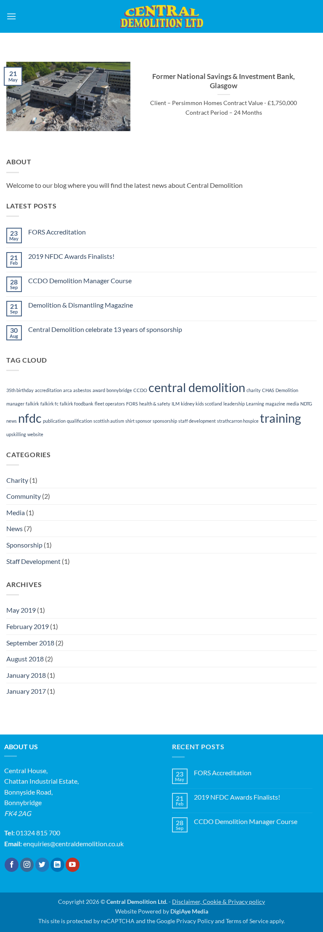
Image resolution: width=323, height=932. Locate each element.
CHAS (268, 390)
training (280, 418)
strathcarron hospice (238, 421)
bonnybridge (119, 390)
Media (15, 512)
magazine (275, 403)
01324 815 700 (38, 833)
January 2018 (26, 675)
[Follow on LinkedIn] (57, 865)
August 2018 (25, 659)
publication (54, 421)
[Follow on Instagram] (27, 865)
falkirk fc (49, 403)
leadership (234, 403)
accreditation (48, 390)
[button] (11, 16)
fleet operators (110, 403)
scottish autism (108, 421)
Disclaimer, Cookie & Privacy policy (218, 901)
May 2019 (21, 610)
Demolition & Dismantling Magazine (80, 305)
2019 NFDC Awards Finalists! (71, 256)
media (292, 403)
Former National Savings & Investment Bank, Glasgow (223, 81)
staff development (197, 421)
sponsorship (165, 421)
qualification (79, 421)
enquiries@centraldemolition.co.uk (73, 844)
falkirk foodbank (76, 403)
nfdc (30, 418)
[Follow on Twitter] (42, 865)
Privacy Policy (195, 920)
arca (67, 390)
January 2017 (26, 691)
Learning (255, 403)
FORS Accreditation (57, 232)
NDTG (306, 403)
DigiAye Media (189, 911)
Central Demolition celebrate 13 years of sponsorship (105, 329)
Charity (17, 480)
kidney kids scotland (201, 403)
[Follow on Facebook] (12, 865)
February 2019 (27, 626)
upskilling (16, 434)
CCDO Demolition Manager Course (80, 280)
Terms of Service (247, 920)
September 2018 (30, 643)
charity (253, 390)
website (35, 434)
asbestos (82, 390)
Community (23, 496)
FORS (132, 403)
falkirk (32, 403)
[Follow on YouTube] (72, 865)
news (11, 421)
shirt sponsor (138, 421)
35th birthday (20, 390)
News (14, 528)
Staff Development (33, 561)
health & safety (154, 403)
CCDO (140, 390)
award (99, 390)
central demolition (196, 387)
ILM (176, 403)
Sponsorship (24, 545)
